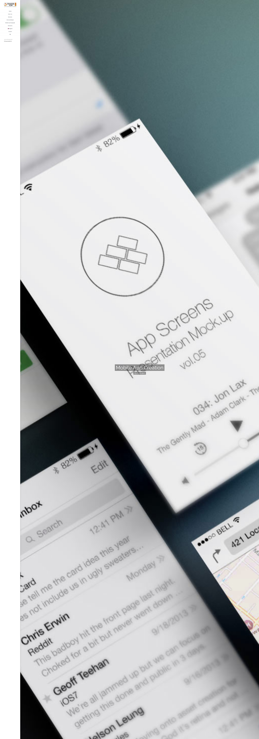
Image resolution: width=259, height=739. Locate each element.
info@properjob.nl (8, 41)
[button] (10, 34)
